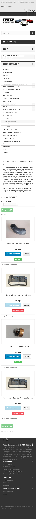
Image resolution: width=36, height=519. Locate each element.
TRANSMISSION (7, 95)
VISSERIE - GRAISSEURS (10, 129)
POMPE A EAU (8, 124)
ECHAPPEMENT (7, 72)
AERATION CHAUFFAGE (10, 135)
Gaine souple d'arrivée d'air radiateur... (18, 295)
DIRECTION (6, 147)
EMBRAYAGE (7, 78)
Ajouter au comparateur (10, 264)
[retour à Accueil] (3, 56)
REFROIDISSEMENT (10, 121)
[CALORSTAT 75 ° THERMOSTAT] (18, 331)
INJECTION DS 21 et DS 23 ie (11, 141)
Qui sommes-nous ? (8, 491)
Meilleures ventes (8, 480)
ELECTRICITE (7, 101)
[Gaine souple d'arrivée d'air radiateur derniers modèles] (18, 280)
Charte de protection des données (12, 471)
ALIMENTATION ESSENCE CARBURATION (15, 84)
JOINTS (5, 107)
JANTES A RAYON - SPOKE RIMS (12, 89)
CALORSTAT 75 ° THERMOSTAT (18, 346)
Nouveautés (6, 485)
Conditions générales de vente (11, 469)
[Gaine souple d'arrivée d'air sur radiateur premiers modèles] (18, 383)
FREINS (5, 75)
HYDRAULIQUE (7, 81)
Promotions (6, 482)
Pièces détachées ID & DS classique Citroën (13, 506)
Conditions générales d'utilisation (12, 474)
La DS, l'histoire (7, 464)
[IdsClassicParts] (18, 21)
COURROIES (6, 92)
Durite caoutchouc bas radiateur (18, 244)
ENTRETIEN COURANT (9, 104)
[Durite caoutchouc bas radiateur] (18, 229)
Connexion (31, 14)
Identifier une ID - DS (9, 466)
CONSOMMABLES (8, 138)
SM (4, 144)
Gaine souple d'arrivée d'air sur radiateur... (18, 398)
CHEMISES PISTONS (10, 112)
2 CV (4, 149)
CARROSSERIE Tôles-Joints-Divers (13, 87)
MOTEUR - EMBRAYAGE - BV (11, 109)
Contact (5, 494)
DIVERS (5, 152)
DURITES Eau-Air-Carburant (11, 98)
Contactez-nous (23, 14)
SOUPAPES (7, 127)
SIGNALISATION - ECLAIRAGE (12, 132)
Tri (2, 204)
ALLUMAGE (6, 69)
